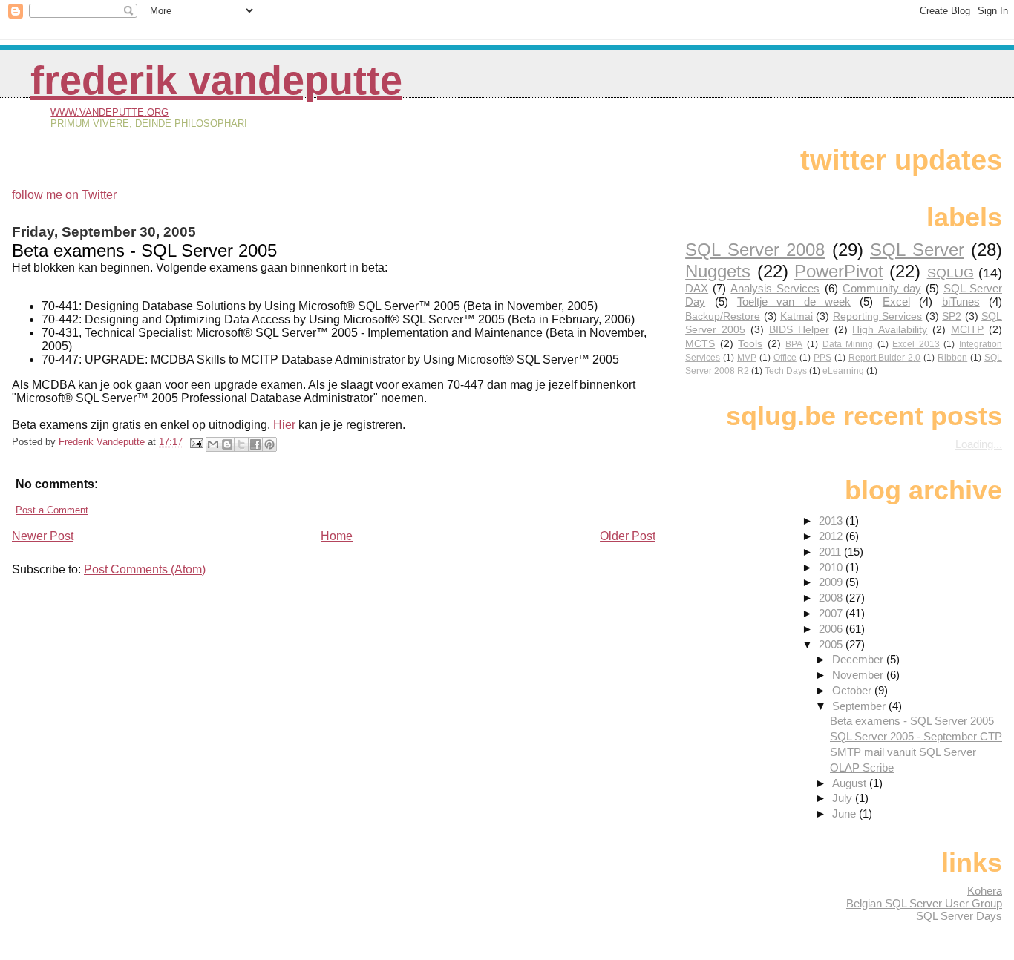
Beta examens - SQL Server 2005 (912, 720)
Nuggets (717, 271)
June (845, 813)
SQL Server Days (959, 916)
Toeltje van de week (794, 301)
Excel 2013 (916, 344)
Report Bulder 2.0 (884, 357)
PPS (822, 357)
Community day (882, 288)
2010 (832, 567)
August (850, 783)
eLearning (843, 371)
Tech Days (786, 371)
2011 (831, 551)
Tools (750, 343)
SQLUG (950, 272)
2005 (832, 644)
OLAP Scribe (862, 767)
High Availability (889, 329)
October (853, 690)
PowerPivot (838, 271)
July (843, 798)
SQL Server (917, 250)
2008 (832, 597)
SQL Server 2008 (755, 250)
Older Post (627, 536)
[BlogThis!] (227, 444)
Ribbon (952, 357)
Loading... (978, 444)
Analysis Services (775, 288)
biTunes (961, 301)
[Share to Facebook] (255, 444)
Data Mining (848, 344)
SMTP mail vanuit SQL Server (903, 752)
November (859, 674)
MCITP (967, 329)
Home (337, 536)
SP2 (951, 316)
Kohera (984, 890)
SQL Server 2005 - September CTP (916, 736)
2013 (832, 520)
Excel (896, 301)
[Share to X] (241, 444)
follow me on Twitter (64, 194)
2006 (832, 628)
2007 (832, 613)
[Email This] (213, 444)
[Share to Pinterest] (269, 444)
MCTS (700, 343)
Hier (284, 424)
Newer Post (42, 536)
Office (785, 357)
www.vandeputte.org (109, 112)
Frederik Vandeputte (216, 80)
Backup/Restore (722, 316)
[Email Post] (196, 441)
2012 (832, 536)
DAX (696, 288)
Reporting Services (877, 316)
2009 (832, 582)
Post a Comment (52, 510)
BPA (793, 344)
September (860, 706)
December (859, 659)
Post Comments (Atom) (145, 569)
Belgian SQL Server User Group (924, 903)
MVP (746, 357)
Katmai (796, 316)
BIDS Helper (799, 329)
